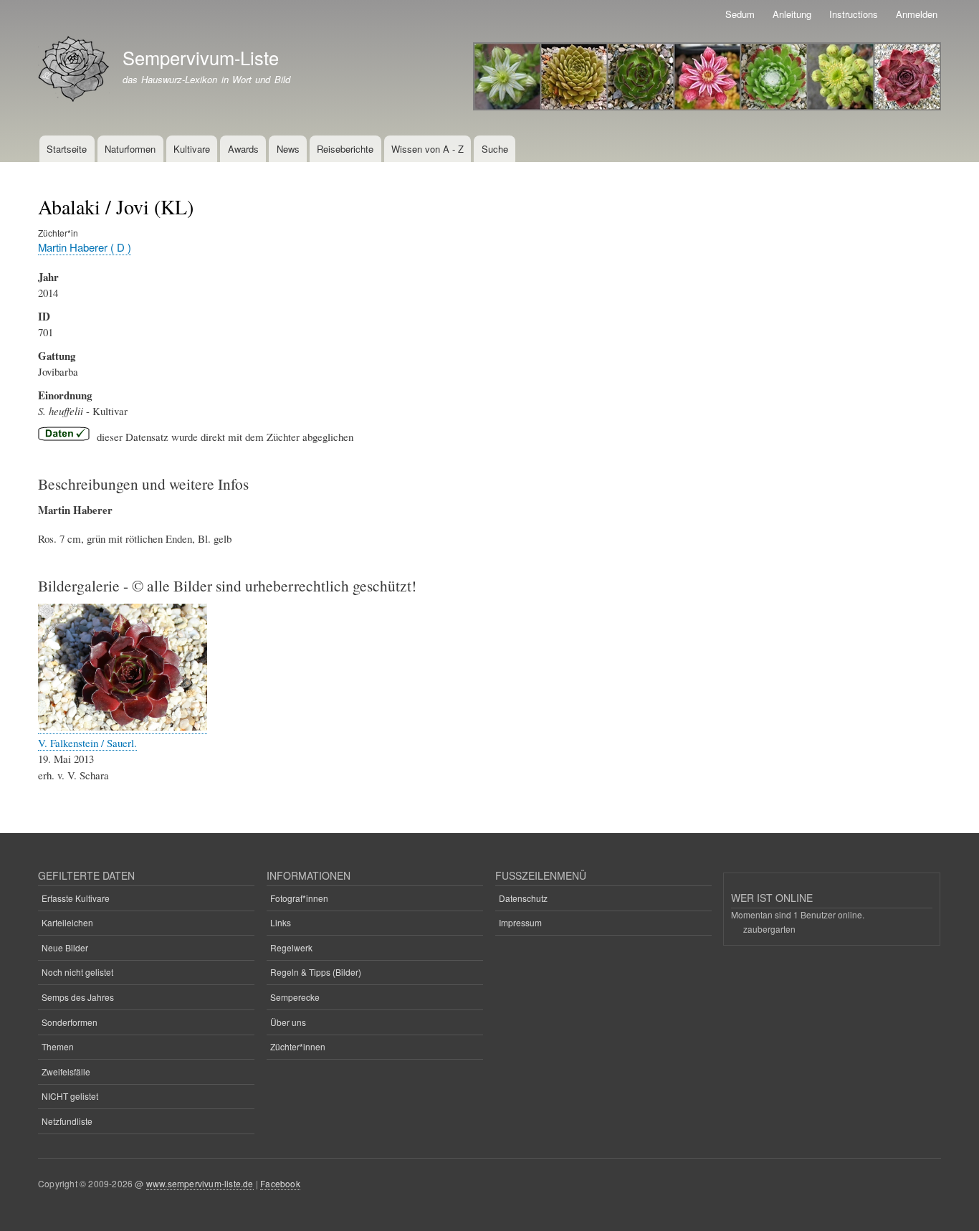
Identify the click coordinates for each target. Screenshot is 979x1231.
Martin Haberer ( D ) (84, 247)
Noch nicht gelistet (77, 972)
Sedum (740, 14)
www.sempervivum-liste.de (200, 1183)
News (288, 149)
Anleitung (792, 14)
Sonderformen (69, 1022)
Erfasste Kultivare (76, 898)
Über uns (288, 1022)
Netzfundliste (67, 1121)
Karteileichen (67, 922)
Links (280, 922)
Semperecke (295, 997)
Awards (243, 149)
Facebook (280, 1183)
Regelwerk (291, 947)
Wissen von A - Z (427, 149)
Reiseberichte (345, 149)
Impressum (520, 922)
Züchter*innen (297, 1046)
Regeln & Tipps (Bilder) (315, 972)
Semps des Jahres (78, 997)
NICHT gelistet (70, 1096)
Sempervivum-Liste (201, 57)
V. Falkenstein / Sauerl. (87, 743)
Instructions (853, 14)
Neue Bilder (65, 947)
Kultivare (191, 149)
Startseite (67, 149)
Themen (58, 1046)
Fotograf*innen (299, 898)
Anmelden (916, 14)
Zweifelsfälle (66, 1071)
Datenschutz (523, 898)
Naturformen (130, 149)
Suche (495, 149)
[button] (122, 726)
